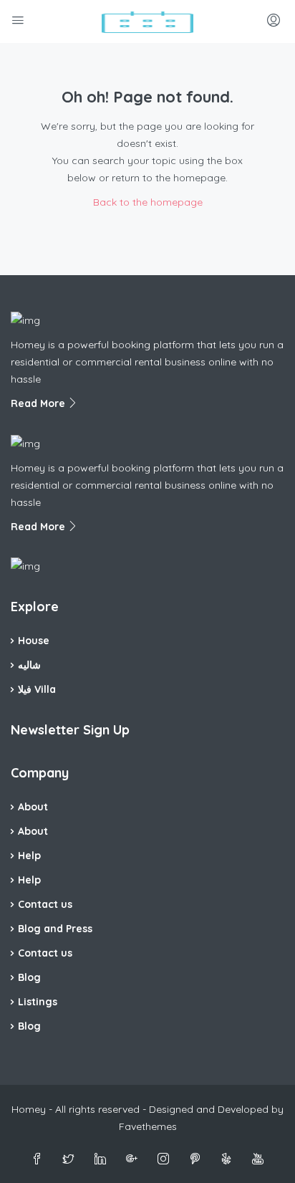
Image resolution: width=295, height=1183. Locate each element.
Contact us (45, 904)
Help (29, 855)
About (33, 806)
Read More (39, 403)
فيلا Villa (37, 689)
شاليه (29, 664)
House (33, 640)
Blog (29, 977)
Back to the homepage (148, 202)
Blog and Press (55, 928)
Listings (37, 1001)
